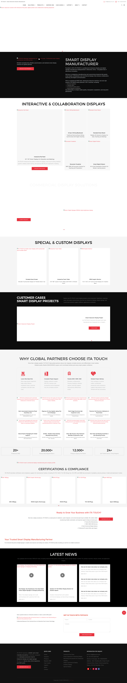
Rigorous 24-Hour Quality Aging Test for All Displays (51, 412)
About (45, 667)
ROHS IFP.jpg (63, 501)
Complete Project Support (51, 379)
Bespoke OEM (47, 661)
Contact (46, 669)
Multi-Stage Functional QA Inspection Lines (75, 412)
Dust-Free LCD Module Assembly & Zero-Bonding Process (99, 434)
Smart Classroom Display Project (94, 317)
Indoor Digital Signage (37, 202)
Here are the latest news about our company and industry (94, 567)
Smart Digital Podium (99, 164)
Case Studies (47, 663)
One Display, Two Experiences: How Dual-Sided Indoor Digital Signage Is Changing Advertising (31, 589)
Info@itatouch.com (95, 654)
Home (45, 654)
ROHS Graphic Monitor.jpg (38, 501)
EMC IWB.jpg (12, 501)
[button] (90, 340)
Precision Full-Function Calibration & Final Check (99, 412)
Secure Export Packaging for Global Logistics (27, 434)
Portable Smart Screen (32, 279)
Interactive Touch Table (63, 279)
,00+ (47, 450)
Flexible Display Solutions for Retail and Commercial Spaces (33, 205)
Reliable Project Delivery (97, 379)
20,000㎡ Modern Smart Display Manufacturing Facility (51, 434)
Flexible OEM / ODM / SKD (74, 379)
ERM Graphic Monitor (95, 279)
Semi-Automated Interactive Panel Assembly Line (28, 412)
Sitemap (71, 680)
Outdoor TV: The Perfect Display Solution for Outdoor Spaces (61, 589)
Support (46, 665)
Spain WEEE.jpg (114, 501)
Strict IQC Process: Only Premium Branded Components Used (75, 434)
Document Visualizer (75, 164)
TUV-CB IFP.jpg (89, 501)
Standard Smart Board (99, 133)
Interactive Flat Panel (39, 156)
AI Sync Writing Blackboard (75, 133)
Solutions (46, 656)
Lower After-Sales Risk (27, 379)
